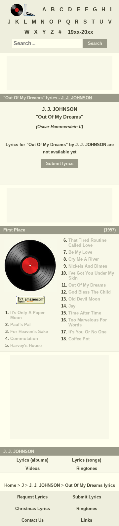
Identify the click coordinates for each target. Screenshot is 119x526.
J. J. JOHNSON (76, 97)
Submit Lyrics (86, 496)
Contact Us (32, 520)
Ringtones (86, 468)
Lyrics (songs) (86, 460)
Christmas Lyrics (32, 508)
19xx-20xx (80, 32)
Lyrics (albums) (32, 460)
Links (86, 520)
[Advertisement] (59, 72)
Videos (32, 468)
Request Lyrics (32, 496)
